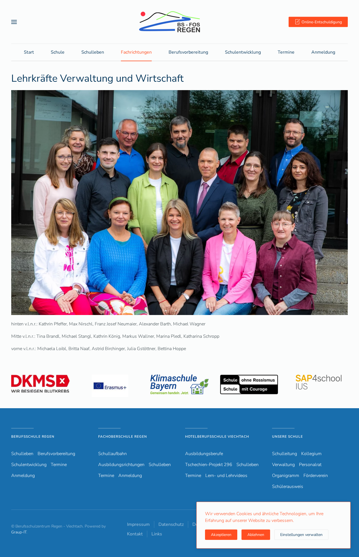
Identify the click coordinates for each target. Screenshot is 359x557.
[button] (14, 21)
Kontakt (135, 534)
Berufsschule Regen (32, 436)
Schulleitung (284, 454)
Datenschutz (171, 524)
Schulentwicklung (29, 465)
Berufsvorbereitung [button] (188, 52)
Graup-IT (18, 532)
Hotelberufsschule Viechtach (217, 436)
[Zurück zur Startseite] (179, 21)
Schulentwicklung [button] (243, 52)
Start (29, 52)
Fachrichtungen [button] (136, 52)
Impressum (138, 524)
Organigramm (285, 475)
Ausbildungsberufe (204, 454)
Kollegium (311, 454)
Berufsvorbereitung (56, 454)
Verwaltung (283, 465)
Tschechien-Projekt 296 (208, 465)
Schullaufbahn (112, 454)
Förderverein (315, 475)
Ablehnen (255, 534)
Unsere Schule (287, 436)
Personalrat (310, 465)
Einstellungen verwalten (301, 534)
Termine (286, 52)
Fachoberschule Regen (122, 436)
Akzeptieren (221, 534)
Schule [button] (58, 52)
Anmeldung (323, 52)
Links (156, 534)
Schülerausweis (287, 486)
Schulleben (92, 52)
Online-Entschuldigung (322, 21)
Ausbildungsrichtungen (121, 465)
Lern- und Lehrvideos (226, 475)
